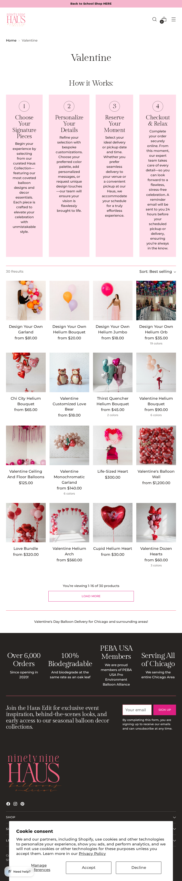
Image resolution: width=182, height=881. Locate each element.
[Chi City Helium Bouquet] (26, 372)
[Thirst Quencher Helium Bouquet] (113, 372)
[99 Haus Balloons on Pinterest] (23, 805)
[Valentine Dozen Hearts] (156, 523)
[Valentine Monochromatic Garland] (69, 445)
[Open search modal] (154, 19)
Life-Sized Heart (112, 471)
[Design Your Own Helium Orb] (156, 300)
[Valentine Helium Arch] (69, 523)
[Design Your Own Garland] (26, 300)
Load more (91, 596)
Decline (138, 867)
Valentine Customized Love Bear (69, 404)
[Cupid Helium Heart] (113, 523)
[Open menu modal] (173, 19)
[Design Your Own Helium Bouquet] (69, 300)
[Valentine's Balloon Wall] (156, 445)
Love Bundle (26, 548)
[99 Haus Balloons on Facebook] (8, 805)
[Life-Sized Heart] (113, 445)
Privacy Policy (92, 853)
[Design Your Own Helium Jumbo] (113, 300)
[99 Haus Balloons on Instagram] (15, 805)
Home (11, 40)
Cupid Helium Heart (112, 548)
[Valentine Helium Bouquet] (156, 372)
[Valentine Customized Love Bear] (69, 372)
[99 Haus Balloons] (16, 19)
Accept (88, 867)
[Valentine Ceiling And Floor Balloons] (26, 445)
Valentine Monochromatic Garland (69, 477)
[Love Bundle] (26, 523)
